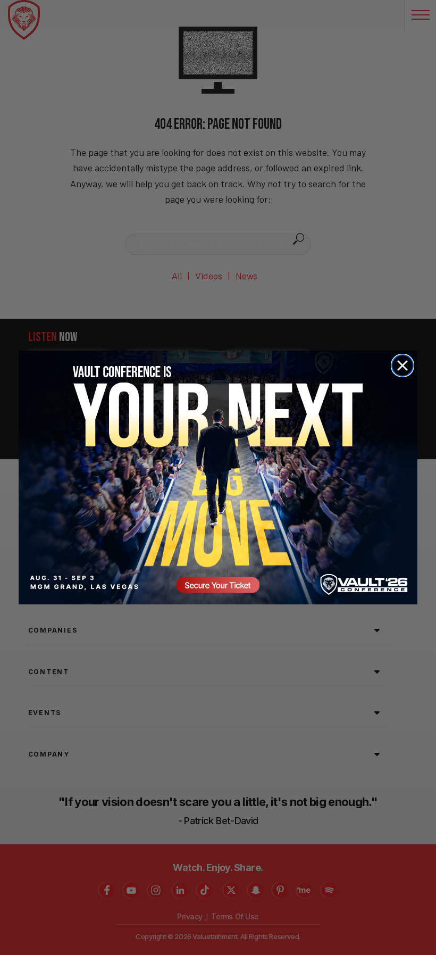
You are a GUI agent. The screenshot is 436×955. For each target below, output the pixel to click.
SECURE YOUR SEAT (218, 477)
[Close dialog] (402, 365)
